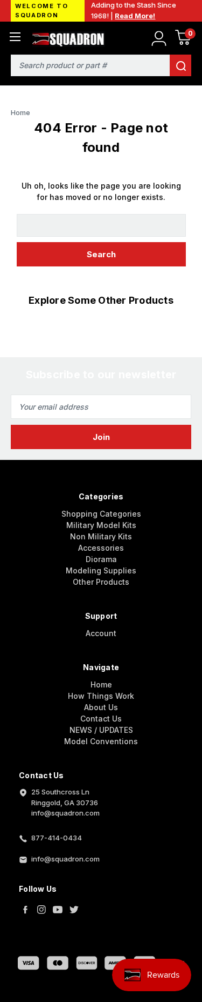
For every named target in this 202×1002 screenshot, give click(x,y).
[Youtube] (57, 909)
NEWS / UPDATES (101, 729)
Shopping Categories (101, 513)
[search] (180, 65)
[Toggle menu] (15, 36)
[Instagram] (41, 909)
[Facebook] (25, 909)
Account (101, 633)
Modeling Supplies (101, 570)
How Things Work (101, 695)
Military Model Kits (101, 525)
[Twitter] (73, 909)
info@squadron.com (65, 858)
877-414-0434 (56, 837)
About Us (101, 707)
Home (101, 684)
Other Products (101, 581)
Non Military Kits (101, 536)
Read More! (135, 15)
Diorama (101, 559)
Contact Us (101, 718)
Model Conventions (101, 741)
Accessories (101, 547)
